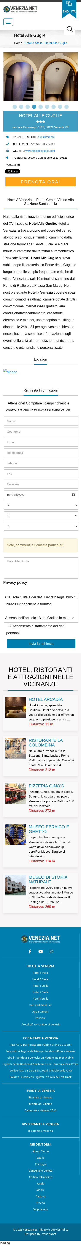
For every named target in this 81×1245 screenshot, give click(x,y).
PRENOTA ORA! (40, 182)
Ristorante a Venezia (40, 1131)
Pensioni (40, 1018)
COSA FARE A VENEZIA (40, 1038)
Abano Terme (40, 1151)
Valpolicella (40, 1209)
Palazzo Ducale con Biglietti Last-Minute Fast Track (40, 1077)
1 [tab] (15, 107)
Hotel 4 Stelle (40, 979)
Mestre (41, 1190)
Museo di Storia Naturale (48, 879)
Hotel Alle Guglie (56, 43)
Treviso (40, 1203)
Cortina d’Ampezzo (40, 1177)
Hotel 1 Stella (40, 999)
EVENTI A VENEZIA (40, 1091)
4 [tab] (34, 107)
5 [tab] (40, 107)
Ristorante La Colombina (45, 742)
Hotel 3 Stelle (33, 43)
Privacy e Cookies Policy (53, 1230)
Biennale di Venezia (40, 1097)
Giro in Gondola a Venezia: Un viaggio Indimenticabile (40, 1058)
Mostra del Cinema (40, 1104)
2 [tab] (21, 107)
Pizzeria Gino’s (46, 786)
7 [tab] (53, 107)
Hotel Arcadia (46, 699)
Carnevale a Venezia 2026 (40, 1110)
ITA (73, 11)
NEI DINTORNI (40, 1144)
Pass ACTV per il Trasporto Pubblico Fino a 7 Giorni (40, 1045)
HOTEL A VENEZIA (40, 966)
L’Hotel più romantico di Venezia (40, 1024)
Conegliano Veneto (40, 1171)
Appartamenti (40, 1012)
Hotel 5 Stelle (41, 973)
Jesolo (40, 1184)
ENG (66, 11)
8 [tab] (60, 107)
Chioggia (40, 1164)
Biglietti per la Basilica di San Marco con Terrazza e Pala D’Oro (40, 1064)
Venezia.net (49, 1234)
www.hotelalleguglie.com (40, 150)
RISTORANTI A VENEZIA (40, 1124)
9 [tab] (66, 107)
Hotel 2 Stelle (41, 992)
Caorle (40, 1158)
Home (18, 43)
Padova (40, 1196)
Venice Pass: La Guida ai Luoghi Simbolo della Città (41, 1070)
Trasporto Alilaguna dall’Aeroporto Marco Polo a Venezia (40, 1051)
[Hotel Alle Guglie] (40, 372)
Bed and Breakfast (40, 1005)
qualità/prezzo (46, 137)
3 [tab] (27, 107)
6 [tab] (47, 107)
